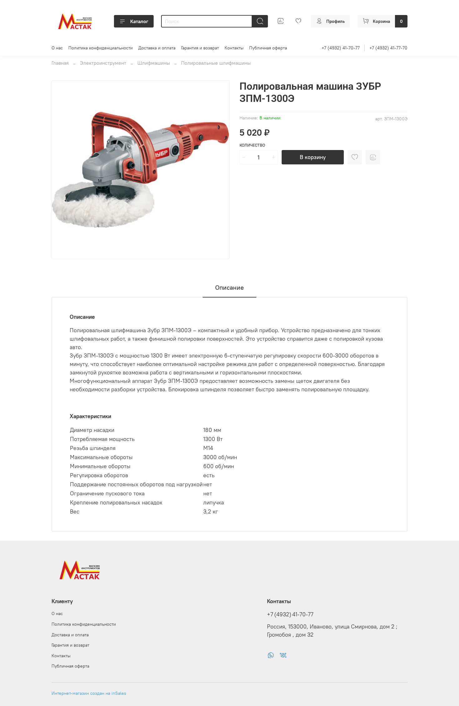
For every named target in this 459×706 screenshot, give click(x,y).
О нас (57, 48)
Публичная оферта (268, 48)
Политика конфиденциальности (100, 48)
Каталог (139, 21)
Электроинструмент (103, 63)
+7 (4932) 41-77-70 (388, 48)
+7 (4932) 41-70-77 (341, 48)
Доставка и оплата (156, 48)
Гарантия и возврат (200, 48)
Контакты (234, 48)
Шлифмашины (153, 63)
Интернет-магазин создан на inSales (89, 693)
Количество (252, 145)
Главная (60, 63)
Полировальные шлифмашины (216, 63)
